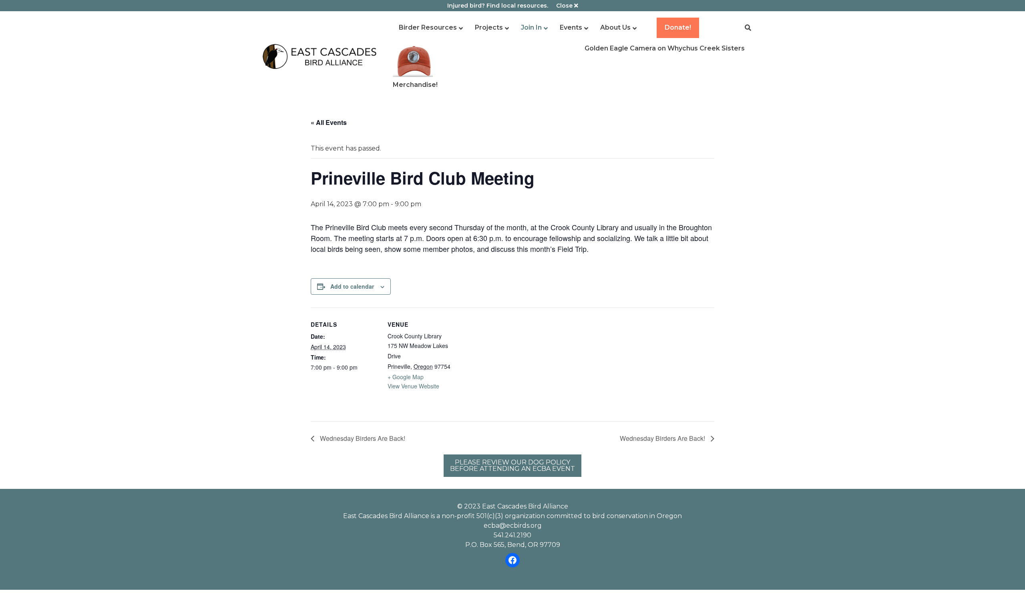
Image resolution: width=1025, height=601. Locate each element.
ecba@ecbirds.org (513, 525)
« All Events (329, 122)
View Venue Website (413, 386)
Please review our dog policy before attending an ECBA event (512, 465)
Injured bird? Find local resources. (497, 5)
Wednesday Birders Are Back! (361, 438)
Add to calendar (352, 286)
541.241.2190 (512, 535)
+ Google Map (406, 377)
